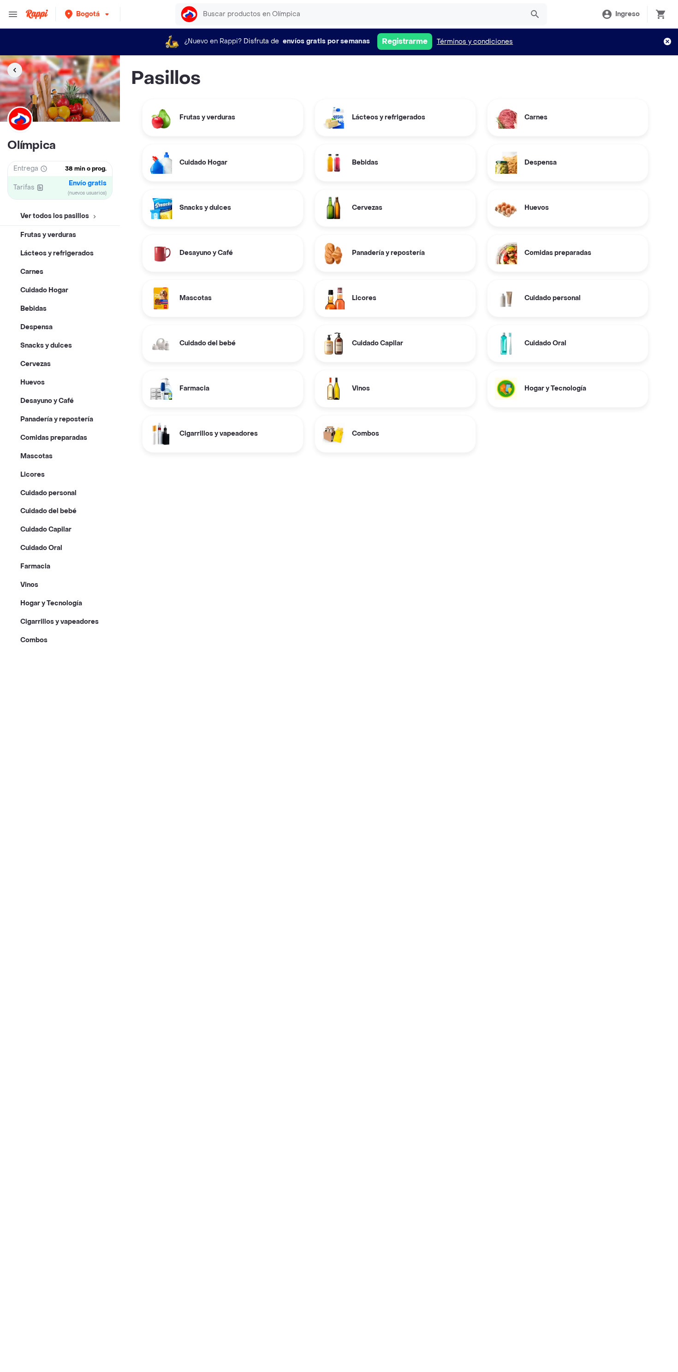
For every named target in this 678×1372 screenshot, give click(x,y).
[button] (88, 14)
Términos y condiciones (475, 41)
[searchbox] (360, 14)
